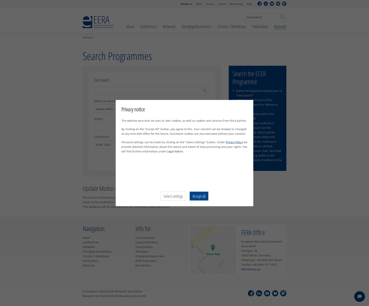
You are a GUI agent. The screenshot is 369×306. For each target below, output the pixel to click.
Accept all (199, 196)
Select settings (173, 196)
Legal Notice (175, 151)
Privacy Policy (234, 142)
